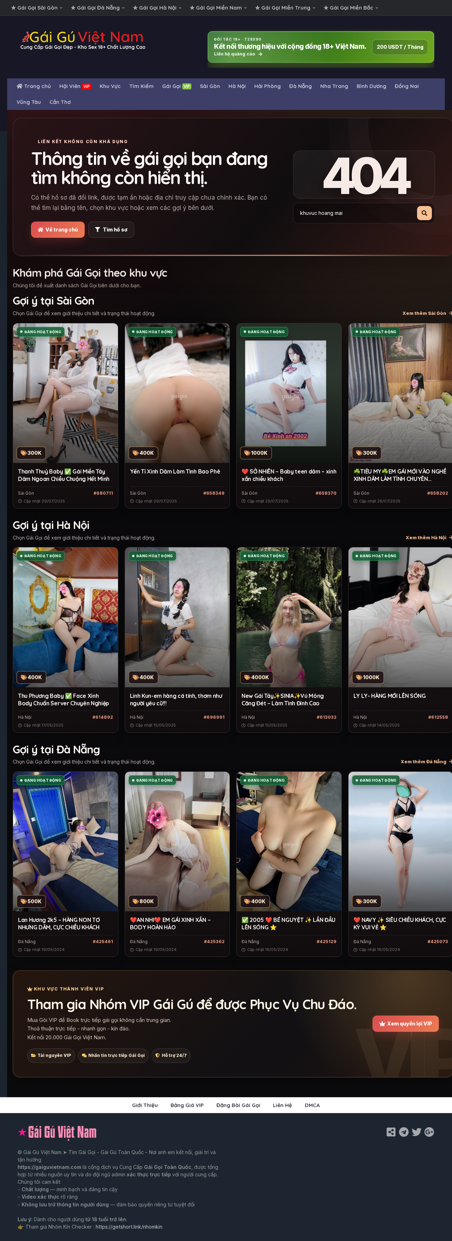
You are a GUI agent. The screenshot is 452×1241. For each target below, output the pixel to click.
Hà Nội (237, 86)
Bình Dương (371, 86)
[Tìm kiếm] (424, 213)
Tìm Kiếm (141, 86)
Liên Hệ (282, 1105)
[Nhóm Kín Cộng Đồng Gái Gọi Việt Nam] (429, 1132)
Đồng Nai (407, 86)
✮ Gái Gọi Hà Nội (155, 7)
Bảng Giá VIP (187, 1105)
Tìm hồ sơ (115, 230)
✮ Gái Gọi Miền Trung (282, 7)
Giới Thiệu (145, 1105)
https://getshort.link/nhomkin (129, 1227)
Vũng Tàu (29, 102)
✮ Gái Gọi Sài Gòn (34, 7)
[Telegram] (404, 1132)
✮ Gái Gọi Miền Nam (216, 7)
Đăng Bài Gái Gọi (238, 1105)
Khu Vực (110, 86)
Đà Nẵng (300, 86)
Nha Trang (334, 86)
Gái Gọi (176, 86)
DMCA (312, 1105)
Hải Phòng (267, 86)
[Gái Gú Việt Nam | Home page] (83, 40)
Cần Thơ (60, 102)
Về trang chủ (62, 230)
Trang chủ (37, 86)
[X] (417, 1132)
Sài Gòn (210, 86)
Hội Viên (74, 86)
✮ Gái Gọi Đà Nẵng (95, 7)
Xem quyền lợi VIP (409, 1024)
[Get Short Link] (391, 1132)
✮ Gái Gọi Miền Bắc (348, 7)
